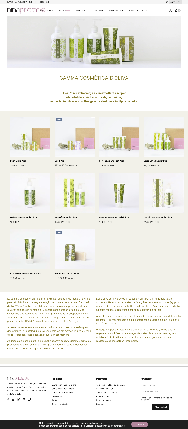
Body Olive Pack (18, 161)
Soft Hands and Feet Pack (111, 161)
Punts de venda (103, 400)
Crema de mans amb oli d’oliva (25, 273)
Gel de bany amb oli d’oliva (23, 217)
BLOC (145, 10)
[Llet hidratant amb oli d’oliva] (164, 193)
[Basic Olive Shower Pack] (164, 137)
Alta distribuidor (103, 396)
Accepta (140, 424)
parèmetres (119, 425)
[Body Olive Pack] (30, 137)
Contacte (100, 404)
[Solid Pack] (75, 137)
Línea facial (57, 396)
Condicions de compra (106, 392)
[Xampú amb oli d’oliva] (75, 193)
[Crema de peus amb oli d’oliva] (119, 193)
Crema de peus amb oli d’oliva (114, 217)
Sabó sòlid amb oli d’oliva (67, 273)
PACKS (65, 10)
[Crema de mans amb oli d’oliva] (30, 249)
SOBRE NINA (115, 10)
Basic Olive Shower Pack (156, 161)
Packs (54, 400)
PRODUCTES (46, 10)
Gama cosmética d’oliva (62, 392)
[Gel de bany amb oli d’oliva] (30, 193)
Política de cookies (104, 388)
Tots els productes (60, 404)
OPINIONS (133, 10)
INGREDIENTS (97, 10)
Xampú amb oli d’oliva (66, 217)
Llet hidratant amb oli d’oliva (158, 217)
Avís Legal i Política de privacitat (110, 385)
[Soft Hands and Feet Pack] (119, 137)
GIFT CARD (81, 10)
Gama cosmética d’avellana (64, 385)
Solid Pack (60, 161)
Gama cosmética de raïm (63, 388)
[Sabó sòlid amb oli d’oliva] (75, 249)
